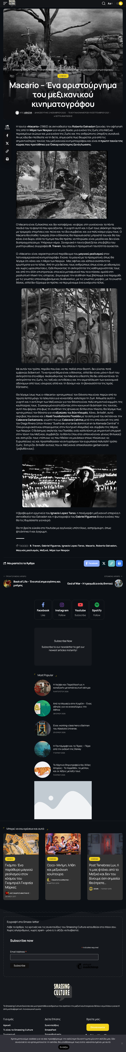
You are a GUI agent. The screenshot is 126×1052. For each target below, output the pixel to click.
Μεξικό (44, 550)
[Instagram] (62, 609)
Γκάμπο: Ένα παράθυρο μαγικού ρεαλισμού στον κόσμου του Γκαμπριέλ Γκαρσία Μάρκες (19, 876)
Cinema (62, 76)
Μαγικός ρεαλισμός (27, 550)
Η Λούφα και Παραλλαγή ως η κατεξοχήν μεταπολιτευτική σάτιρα (71, 686)
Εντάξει (64, 1047)
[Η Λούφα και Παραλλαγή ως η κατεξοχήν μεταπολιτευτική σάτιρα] (42, 688)
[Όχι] (122, 1043)
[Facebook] (43, 609)
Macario (90, 545)
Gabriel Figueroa (51, 545)
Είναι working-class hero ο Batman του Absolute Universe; (71, 727)
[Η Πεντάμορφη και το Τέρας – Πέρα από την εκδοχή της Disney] (42, 749)
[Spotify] (96, 609)
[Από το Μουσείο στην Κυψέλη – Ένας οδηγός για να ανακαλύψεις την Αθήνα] (42, 708)
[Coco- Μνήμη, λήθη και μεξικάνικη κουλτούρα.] (63, 844)
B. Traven (35, 545)
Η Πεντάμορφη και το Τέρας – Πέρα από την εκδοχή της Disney (71, 747)
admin (96, 889)
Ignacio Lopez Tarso (73, 545)
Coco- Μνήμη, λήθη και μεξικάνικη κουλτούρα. (61, 869)
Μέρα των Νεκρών (59, 550)
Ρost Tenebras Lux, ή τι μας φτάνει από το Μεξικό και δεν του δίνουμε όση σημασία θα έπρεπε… (104, 874)
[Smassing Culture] (12, 3)
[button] (6, 3)
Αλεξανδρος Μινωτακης (19, 893)
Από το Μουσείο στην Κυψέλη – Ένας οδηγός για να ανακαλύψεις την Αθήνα (72, 706)
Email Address (18, 952)
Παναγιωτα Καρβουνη (60, 880)
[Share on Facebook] (7, 135)
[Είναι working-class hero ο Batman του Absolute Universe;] (42, 729)
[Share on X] (7, 143)
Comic (10, 859)
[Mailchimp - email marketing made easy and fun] (87, 968)
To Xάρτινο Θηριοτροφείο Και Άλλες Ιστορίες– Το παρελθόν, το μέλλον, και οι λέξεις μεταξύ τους (72, 768)
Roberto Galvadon (106, 545)
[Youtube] (80, 609)
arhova (28, 112)
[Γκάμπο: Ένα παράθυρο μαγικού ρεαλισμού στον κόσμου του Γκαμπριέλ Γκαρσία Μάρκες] (21, 844)
